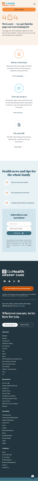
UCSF (4, 440)
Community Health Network (10, 417)
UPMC (4, 443)
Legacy (4, 428)
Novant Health (6, 438)
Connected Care (7, 454)
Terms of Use (6, 401)
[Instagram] (14, 281)
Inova (3, 425)
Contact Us (5, 388)
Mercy (4, 433)
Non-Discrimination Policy (9, 398)
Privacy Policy (6, 393)
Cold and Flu (6, 341)
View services (17, 112)
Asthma (4, 338)
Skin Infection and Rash (9, 361)
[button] (32, 476)
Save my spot (19, 9)
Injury (3, 356)
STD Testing (5, 366)
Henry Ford (5, 422)
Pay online (17, 147)
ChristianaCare (6, 415)
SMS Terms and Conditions (10, 403)
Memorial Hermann (7, 430)
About (4, 452)
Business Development (9, 462)
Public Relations (7, 460)
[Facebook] (4, 281)
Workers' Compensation (9, 369)
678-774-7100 (20, 306)
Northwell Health (7, 435)
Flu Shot (4, 348)
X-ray (3, 371)
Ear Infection (6, 346)
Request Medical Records (9, 385)
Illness (4, 353)
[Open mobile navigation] (34, 4)
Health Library (6, 391)
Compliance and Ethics (9, 396)
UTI (3, 374)
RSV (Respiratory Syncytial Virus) (12, 359)
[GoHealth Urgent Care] (8, 4)
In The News (6, 457)
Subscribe (17, 233)
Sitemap (4, 406)
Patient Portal (24, 325)
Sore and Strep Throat (8, 364)
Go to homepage (17, 76)
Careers (4, 465)
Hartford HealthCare (8, 420)
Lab (3, 351)
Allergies (4, 335)
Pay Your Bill (6, 383)
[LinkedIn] (18, 281)
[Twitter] (9, 281)
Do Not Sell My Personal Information (18, 288)
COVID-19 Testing (7, 343)
